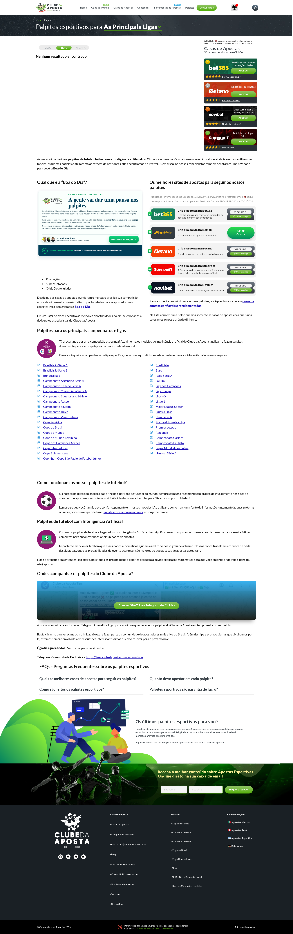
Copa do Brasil (52, 427)
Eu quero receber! (238, 789)
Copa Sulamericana (56, 453)
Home (83, 7)
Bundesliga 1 (51, 375)
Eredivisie (162, 365)
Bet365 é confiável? (231, 77)
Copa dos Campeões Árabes (61, 443)
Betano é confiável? (231, 100)
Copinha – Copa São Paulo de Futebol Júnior (72, 458)
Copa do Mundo (100, 7)
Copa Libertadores (55, 448)
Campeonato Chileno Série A (62, 386)
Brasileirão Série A (55, 365)
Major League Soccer (169, 406)
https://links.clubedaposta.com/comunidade (114, 657)
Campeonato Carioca (169, 437)
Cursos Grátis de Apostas (124, 874)
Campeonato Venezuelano (60, 417)
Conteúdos (143, 7)
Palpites (189, 7)
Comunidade (207, 7)
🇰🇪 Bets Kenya (235, 846)
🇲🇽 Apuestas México (239, 822)
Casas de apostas (120, 824)
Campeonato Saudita (57, 406)
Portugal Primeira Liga (170, 422)
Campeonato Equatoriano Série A (65, 396)
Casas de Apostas (123, 7)
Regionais (162, 432)
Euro (159, 370)
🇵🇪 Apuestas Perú (237, 830)
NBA (174, 867)
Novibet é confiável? (231, 124)
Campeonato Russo (56, 401)
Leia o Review (228, 147)
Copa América (52, 422)
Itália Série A (164, 375)
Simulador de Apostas (122, 884)
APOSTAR (243, 70)
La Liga (160, 380)
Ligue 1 (160, 401)
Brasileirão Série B (55, 370)
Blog (113, 854)
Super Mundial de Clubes (172, 448)
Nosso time (117, 904)
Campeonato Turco (55, 412)
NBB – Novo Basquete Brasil (187, 876)
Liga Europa (163, 391)
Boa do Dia (82, 306)
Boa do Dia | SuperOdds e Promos (128, 844)
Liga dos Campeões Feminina (187, 885)
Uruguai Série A (166, 453)
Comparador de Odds (122, 834)
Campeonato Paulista (170, 443)
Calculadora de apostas (123, 864)
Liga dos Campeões (168, 386)
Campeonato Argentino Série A (63, 380)
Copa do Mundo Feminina (60, 437)
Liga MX (161, 396)
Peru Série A (164, 417)
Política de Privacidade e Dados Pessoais (155, 928)
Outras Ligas (164, 412)
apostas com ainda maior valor (123, 512)
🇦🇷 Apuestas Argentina (240, 838)
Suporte (115, 894)
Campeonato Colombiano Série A (65, 391)
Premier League (166, 427)
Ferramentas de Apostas (167, 7)
